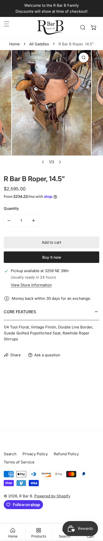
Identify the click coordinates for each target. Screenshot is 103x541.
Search (10, 454)
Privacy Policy (35, 454)
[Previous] (43, 162)
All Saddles (39, 44)
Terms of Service (19, 462)
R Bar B (25, 496)
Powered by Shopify (52, 496)
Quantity (11, 208)
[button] (93, 27)
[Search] (82, 27)
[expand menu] (6, 23)
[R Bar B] (50, 27)
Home (14, 44)
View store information (31, 285)
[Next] (60, 162)
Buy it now (51, 257)
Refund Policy (66, 454)
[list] (51, 108)
